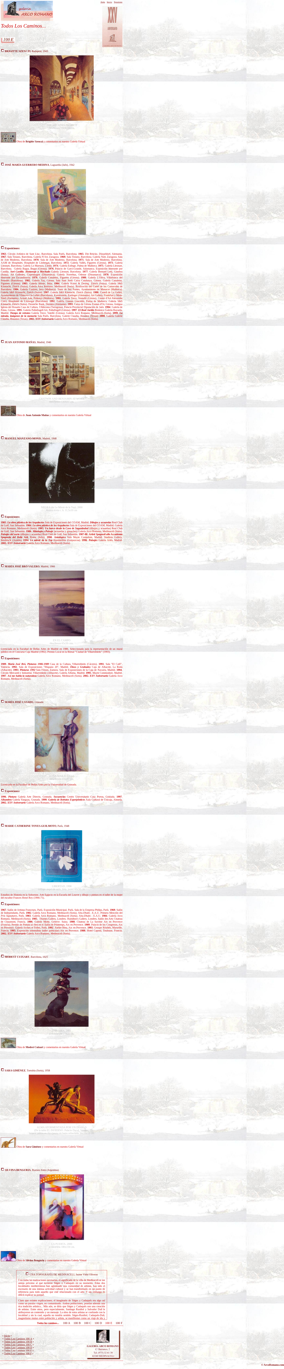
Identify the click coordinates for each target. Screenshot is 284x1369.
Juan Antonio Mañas (37, 415)
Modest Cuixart (34, 1047)
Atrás (102, 2)
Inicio (109, 2)
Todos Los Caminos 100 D (18, 1347)
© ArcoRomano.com (272, 1364)
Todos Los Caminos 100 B (18, 1341)
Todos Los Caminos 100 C (18, 1344)
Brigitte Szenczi (34, 141)
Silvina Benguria (35, 1260)
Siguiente (118, 2)
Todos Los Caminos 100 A (18, 1338)
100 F (119, 1323)
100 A (66, 1323)
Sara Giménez (33, 1146)
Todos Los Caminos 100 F (18, 1353)
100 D (98, 1323)
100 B (77, 1323)
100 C (87, 1323)
